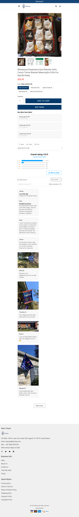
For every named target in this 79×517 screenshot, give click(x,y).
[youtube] (10, 451)
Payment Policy (6, 496)
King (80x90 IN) (23, 91)
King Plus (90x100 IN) (36, 91)
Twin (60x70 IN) (35, 87)
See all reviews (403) (39, 157)
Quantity (20, 96)
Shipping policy (6, 493)
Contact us (4, 467)
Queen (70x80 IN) (47, 87)
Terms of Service (7, 487)
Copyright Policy (6, 500)
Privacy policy (6, 483)
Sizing (3, 473)
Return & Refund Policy (9, 490)
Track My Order (6, 470)
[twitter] (6, 451)
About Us (4, 464)
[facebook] (2, 451)
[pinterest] (14, 451)
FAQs (3, 460)
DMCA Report (40, 508)
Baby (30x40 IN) (26, 84)
